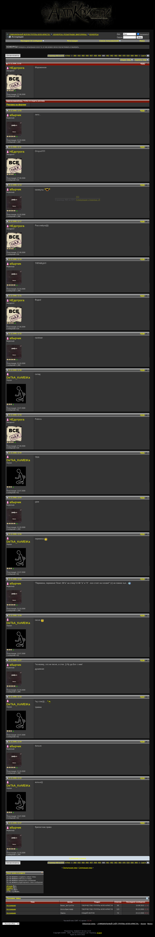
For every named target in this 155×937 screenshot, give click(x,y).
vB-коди (10, 886)
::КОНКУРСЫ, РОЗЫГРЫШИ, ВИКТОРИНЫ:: (70, 34)
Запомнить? (144, 34)
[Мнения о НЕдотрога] (15, 91)
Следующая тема (85, 868)
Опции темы (125, 60)
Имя (118, 34)
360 (75, 56)
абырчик (15, 115)
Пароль (120, 37)
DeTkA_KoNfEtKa (18, 377)
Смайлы (10, 888)
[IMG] (9, 890)
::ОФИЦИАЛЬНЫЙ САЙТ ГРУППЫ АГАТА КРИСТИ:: (118, 924)
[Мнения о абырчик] (17, 136)
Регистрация (72, 41)
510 (128, 56)
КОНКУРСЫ (94, 34)
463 (115, 56)
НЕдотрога (17, 67)
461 (107, 56)
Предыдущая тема (70, 868)
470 (124, 56)
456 (87, 56)
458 (95, 56)
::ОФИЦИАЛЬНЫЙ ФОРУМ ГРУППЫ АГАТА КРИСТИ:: (29, 34)
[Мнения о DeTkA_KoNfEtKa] (13, 404)
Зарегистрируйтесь (14, 101)
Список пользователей (109, 41)
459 (99, 56)
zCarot (99, 933)
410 (79, 56)
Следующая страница (77, 858)
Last (143, 56)
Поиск (142, 41)
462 (111, 56)
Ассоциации (11, 905)
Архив (143, 924)
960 (136, 56)
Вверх (150, 924)
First (67, 56)
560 (132, 56)
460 (77, 197)
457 (91, 56)
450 (83, 56)
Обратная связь (89, 924)
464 (120, 56)
